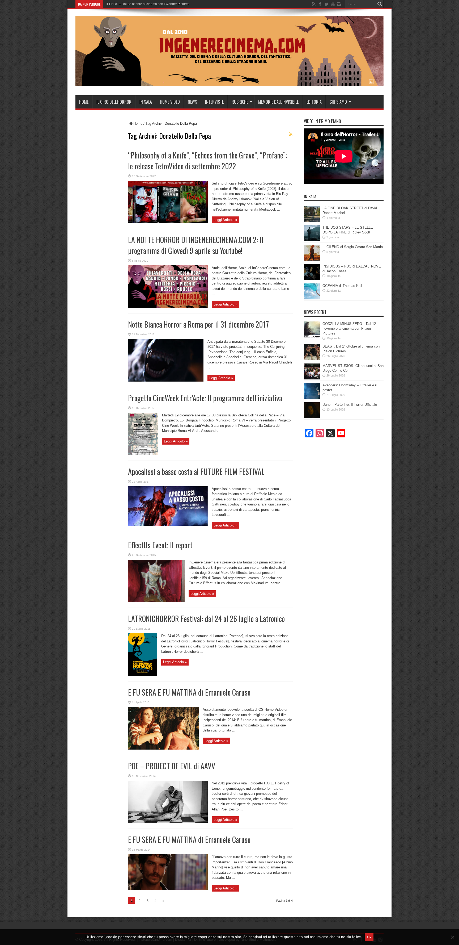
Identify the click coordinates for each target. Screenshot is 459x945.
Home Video (170, 102)
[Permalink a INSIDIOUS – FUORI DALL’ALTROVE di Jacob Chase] (312, 279)
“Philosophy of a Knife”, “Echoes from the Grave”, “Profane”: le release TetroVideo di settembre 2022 (207, 161)
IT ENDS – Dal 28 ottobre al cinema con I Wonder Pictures (147, 4)
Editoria (314, 102)
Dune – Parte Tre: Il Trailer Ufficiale (349, 405)
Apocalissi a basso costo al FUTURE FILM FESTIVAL (196, 471)
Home (83, 102)
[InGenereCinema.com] (229, 82)
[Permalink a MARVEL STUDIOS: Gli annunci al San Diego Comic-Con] (312, 378)
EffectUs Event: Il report (160, 545)
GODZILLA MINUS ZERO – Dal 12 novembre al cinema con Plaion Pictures (349, 328)
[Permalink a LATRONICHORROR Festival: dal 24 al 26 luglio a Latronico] (142, 675)
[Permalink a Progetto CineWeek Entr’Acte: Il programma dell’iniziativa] (143, 454)
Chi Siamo (338, 102)
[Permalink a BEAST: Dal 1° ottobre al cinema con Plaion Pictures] (312, 359)
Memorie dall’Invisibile (278, 102)
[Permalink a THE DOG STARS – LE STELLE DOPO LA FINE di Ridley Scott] (312, 240)
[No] (452, 937)
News (192, 102)
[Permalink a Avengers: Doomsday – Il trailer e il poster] (312, 398)
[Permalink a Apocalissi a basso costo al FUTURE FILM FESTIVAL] (168, 524)
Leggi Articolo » (225, 220)
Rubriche (240, 102)
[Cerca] (380, 4)
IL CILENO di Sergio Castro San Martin (352, 247)
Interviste (214, 102)
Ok (369, 937)
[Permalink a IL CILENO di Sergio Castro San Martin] (312, 259)
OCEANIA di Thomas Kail (342, 286)
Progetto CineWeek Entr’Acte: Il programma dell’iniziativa (205, 397)
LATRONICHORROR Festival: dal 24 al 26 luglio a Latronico (206, 618)
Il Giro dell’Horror (113, 102)
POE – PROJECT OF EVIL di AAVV (171, 765)
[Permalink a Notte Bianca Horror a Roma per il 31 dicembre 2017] (165, 380)
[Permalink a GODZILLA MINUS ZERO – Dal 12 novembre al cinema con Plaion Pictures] (312, 336)
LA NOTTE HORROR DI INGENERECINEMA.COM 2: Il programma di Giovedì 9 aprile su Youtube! (195, 245)
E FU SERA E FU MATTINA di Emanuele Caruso (189, 692)
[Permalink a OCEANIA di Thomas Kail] (312, 298)
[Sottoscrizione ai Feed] (290, 134)
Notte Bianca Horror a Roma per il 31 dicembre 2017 (198, 324)
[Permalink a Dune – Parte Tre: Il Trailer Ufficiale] (312, 417)
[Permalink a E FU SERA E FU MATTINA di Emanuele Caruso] (163, 748)
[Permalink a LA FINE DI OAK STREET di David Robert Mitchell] (312, 221)
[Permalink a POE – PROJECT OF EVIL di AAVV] (168, 822)
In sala (145, 102)
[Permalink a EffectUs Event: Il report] (156, 601)
